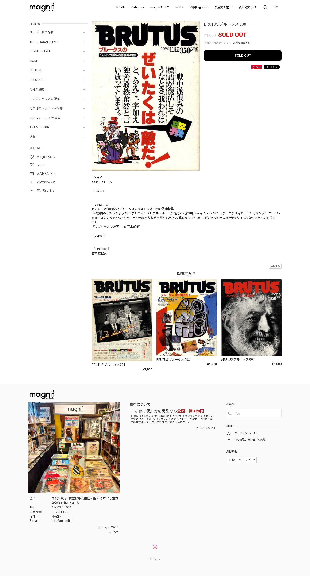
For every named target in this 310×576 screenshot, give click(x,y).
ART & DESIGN (39, 127)
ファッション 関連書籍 (45, 117)
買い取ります (248, 7)
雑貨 (33, 136)
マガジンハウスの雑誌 (45, 98)
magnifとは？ (160, 7)
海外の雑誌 (37, 89)
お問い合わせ (199, 7)
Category (137, 7)
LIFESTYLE (37, 79)
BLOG (179, 7)
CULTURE (36, 70)
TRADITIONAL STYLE (44, 41)
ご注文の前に (223, 7)
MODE (34, 60)
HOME (120, 7)
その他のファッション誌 (46, 108)
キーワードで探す (42, 32)
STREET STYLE (40, 51)
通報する (275, 266)
